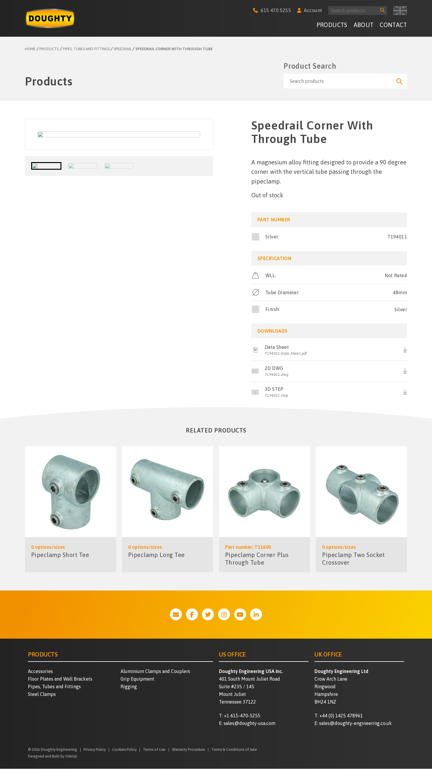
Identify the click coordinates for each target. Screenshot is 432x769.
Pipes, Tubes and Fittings (54, 686)
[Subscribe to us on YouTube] (240, 614)
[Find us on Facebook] (192, 614)
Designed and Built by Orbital (52, 756)
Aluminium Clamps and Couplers (155, 671)
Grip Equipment (137, 679)
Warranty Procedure (188, 750)
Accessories (40, 671)
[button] (46, 166)
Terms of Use (154, 750)
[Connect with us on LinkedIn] (256, 614)
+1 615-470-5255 (242, 715)
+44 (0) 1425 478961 (341, 715)
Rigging (128, 686)
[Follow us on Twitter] (207, 614)
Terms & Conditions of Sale (234, 750)
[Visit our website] (175, 614)
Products (332, 24)
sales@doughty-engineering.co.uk (355, 723)
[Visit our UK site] (400, 10)
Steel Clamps (42, 694)
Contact (393, 24)
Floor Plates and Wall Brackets (60, 679)
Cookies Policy (124, 750)
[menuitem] (332, 26)
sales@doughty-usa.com (249, 723)
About (364, 24)
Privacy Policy (94, 750)
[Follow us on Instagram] (224, 614)
